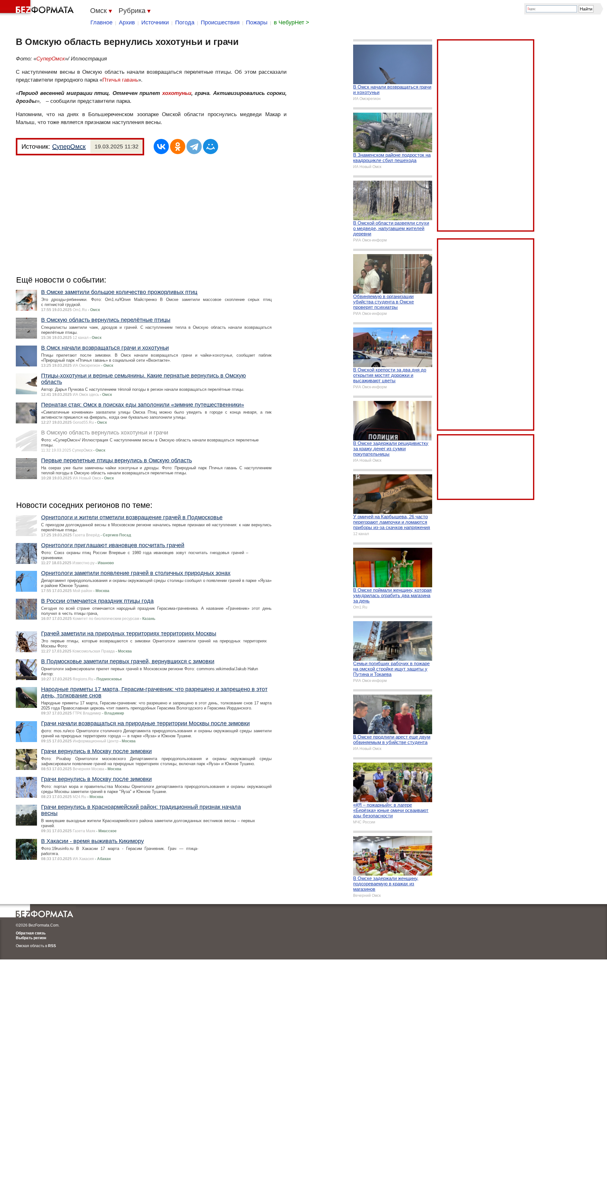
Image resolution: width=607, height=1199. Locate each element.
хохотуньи (176, 93)
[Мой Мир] (210, 146)
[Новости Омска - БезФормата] (38, 8)
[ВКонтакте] (161, 146)
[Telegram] (194, 146)
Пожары (256, 22)
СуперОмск (50, 59)
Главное (101, 22)
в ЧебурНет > (291, 22)
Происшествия (220, 22)
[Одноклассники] (177, 146)
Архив (127, 22)
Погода (184, 22)
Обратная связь (31, 933)
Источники (155, 22)
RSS (52, 946)
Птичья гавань (120, 80)
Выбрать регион (31, 938)
